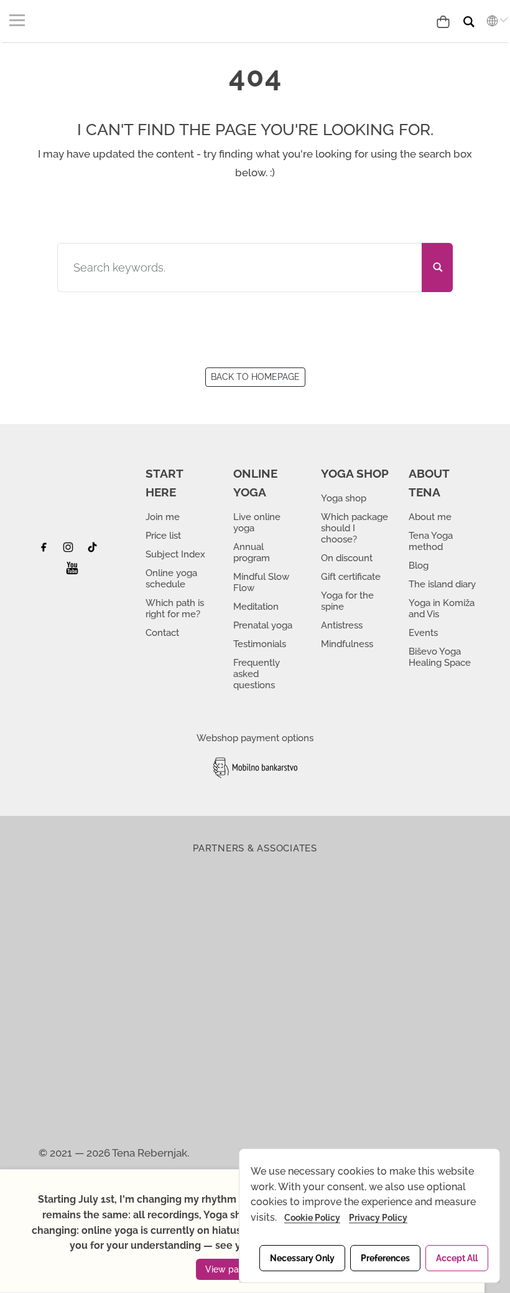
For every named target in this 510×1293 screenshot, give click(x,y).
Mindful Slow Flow (261, 582)
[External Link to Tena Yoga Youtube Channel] (72, 572)
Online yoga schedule (171, 578)
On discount (347, 558)
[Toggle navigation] (19, 20)
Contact (162, 632)
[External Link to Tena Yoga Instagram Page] (70, 550)
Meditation (256, 606)
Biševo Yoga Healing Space (440, 657)
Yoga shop (343, 498)
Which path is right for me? (175, 608)
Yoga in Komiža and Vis (442, 608)
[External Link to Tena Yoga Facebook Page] (48, 550)
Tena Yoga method (431, 541)
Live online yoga (256, 522)
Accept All (457, 1258)
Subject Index (175, 554)
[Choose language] (494, 21)
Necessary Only (302, 1258)
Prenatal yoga (262, 625)
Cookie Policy (312, 1218)
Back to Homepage (255, 377)
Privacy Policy (378, 1218)
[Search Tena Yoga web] (478, 16)
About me (430, 517)
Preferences (385, 1258)
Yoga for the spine (347, 601)
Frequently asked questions (256, 674)
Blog (419, 565)
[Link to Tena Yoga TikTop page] (94, 550)
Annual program (251, 552)
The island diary (442, 584)
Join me (163, 517)
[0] (446, 20)
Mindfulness (347, 644)
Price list (163, 535)
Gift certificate (351, 576)
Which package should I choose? (354, 528)
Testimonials (259, 644)
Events (423, 632)
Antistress (342, 625)
